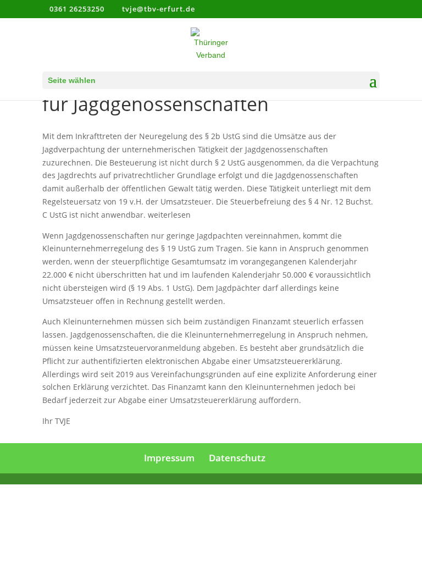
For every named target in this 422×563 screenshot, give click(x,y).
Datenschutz (237, 457)
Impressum (169, 457)
